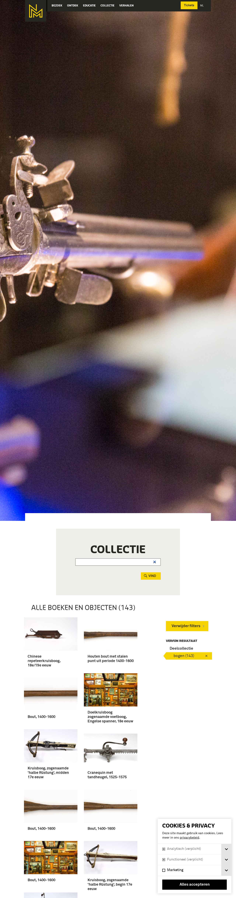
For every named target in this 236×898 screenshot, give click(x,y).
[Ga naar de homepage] (35, 11)
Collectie (107, 5)
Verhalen (126, 5)
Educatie (89, 5)
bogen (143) (183, 656)
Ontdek (72, 5)
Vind (152, 576)
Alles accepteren (195, 885)
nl (202, 5)
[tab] (226, 849)
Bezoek (57, 5)
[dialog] (194, 856)
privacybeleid (189, 837)
